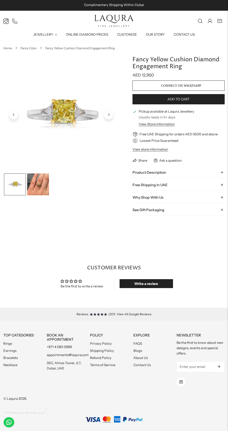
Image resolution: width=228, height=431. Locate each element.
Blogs (137, 351)
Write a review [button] (146, 283)
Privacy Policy (101, 343)
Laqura (12, 398)
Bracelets (10, 358)
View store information (157, 124)
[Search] (200, 21)
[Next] (109, 115)
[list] (61, 114)
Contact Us (142, 365)
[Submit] (219, 366)
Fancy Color (28, 48)
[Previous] (14, 115)
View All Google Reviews (134, 314)
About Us (140, 358)
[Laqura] (114, 20)
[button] (220, 21)
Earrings (9, 351)
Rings (7, 343)
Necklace (10, 365)
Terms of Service (102, 365)
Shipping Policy (102, 351)
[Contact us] (9, 422)
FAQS (137, 343)
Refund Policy (100, 358)
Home (7, 48)
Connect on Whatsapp (180, 85)
